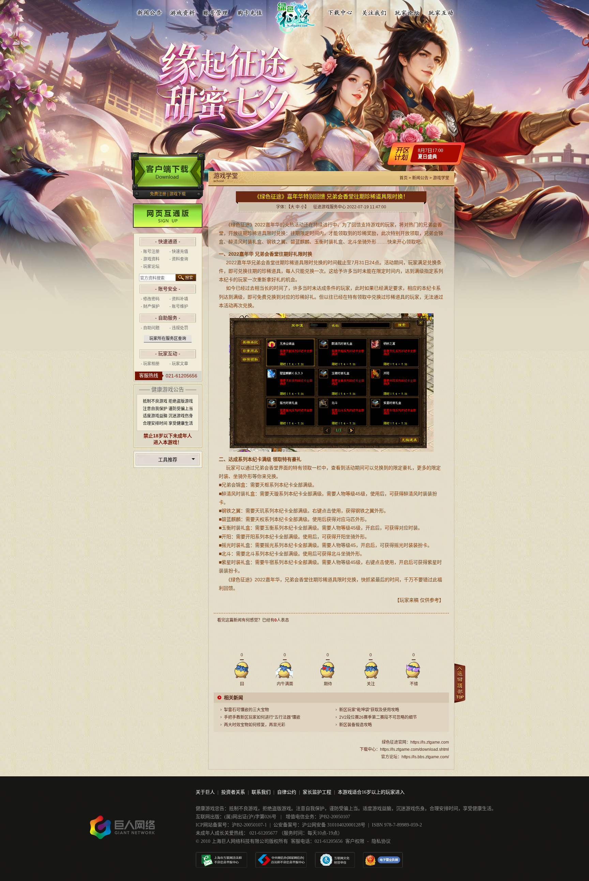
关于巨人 (205, 792)
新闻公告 (149, 11)
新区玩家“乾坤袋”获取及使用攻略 (369, 709)
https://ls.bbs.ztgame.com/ (425, 757)
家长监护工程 (317, 792)
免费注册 (158, 194)
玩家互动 (440, 11)
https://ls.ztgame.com (429, 742)
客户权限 (354, 841)
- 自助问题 (150, 328)
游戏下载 (177, 194)
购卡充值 (249, 11)
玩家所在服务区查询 (167, 338)
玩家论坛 (407, 11)
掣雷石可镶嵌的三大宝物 (246, 709)
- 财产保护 (150, 306)
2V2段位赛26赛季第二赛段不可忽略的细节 (378, 717)
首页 (403, 178)
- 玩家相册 (150, 363)
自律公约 (286, 792)
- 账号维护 (178, 306)
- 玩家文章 (178, 363)
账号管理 (216, 11)
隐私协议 (381, 841)
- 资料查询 (178, 259)
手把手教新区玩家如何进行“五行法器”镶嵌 (262, 717)
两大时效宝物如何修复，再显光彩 (254, 724)
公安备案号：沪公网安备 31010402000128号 (319, 824)
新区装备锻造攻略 (355, 724)
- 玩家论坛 (150, 266)
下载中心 (340, 11)
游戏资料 (182, 11)
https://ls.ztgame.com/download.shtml (414, 749)
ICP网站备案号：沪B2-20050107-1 (231, 824)
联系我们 (261, 792)
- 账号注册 (150, 251)
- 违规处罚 (178, 328)
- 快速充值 (178, 251)
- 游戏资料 (150, 259)
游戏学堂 (441, 178)
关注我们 (374, 11)
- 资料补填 (178, 299)
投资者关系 (233, 792)
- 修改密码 (150, 299)
